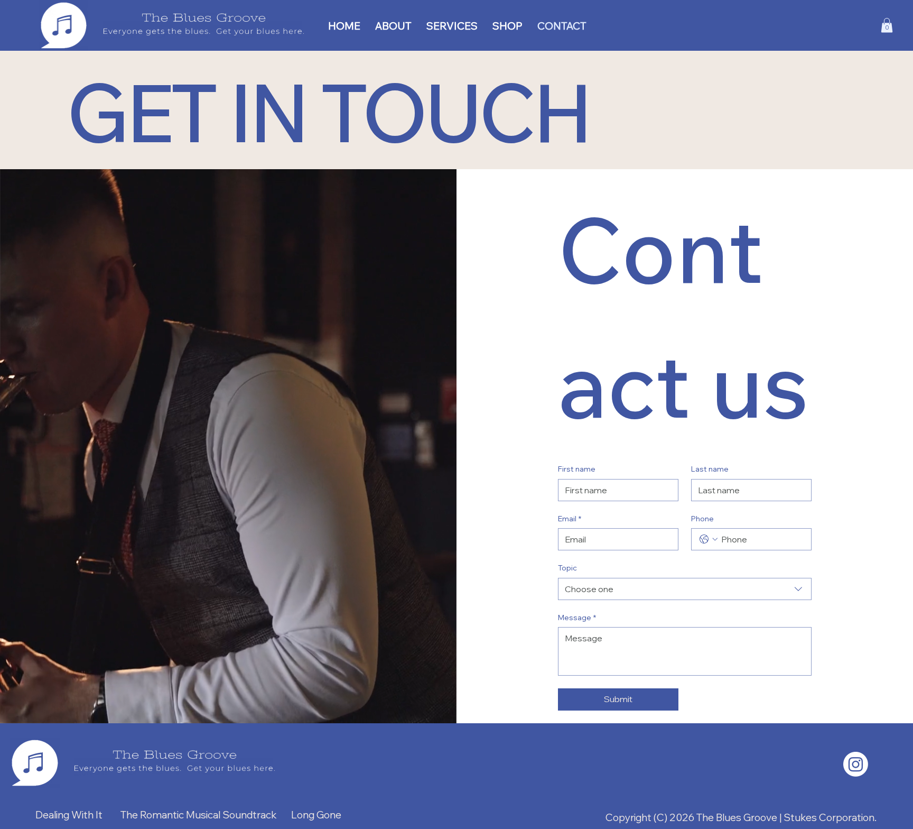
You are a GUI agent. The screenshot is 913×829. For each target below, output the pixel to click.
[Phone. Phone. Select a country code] (708, 539)
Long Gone (317, 814)
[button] (887, 25)
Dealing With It (69, 814)
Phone (702, 518)
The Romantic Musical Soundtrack (198, 814)
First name (576, 469)
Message (577, 617)
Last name (710, 469)
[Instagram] (855, 764)
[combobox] (685, 589)
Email (569, 518)
